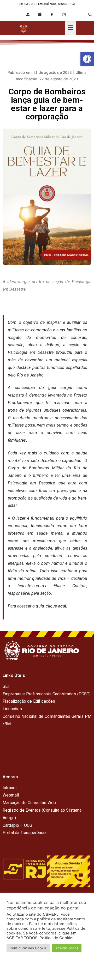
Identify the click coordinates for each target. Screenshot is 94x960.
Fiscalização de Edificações (29, 701)
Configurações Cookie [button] (28, 948)
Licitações (12, 708)
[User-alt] (27, 14)
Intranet (10, 787)
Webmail (11, 795)
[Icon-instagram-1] (64, 14)
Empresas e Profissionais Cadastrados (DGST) (47, 693)
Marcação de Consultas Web (29, 802)
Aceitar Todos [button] (66, 948)
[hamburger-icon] (71, 28)
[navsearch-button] (87, 14)
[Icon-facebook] (52, 14)
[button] (87, 59)
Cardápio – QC (16, 825)
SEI (6, 686)
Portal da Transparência (24, 832)
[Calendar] (40, 14)
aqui (62, 606)
